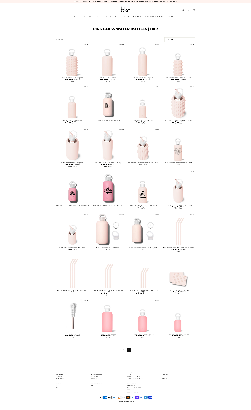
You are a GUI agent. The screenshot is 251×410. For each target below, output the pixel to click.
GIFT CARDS (59, 381)
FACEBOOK (165, 374)
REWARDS (93, 372)
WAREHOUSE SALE (60, 378)
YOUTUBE (164, 378)
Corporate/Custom (155, 16)
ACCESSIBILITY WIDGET (132, 392)
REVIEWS (58, 383)
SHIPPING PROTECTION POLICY (134, 376)
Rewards (172, 16)
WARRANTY (129, 381)
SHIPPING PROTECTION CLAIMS (134, 378)
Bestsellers (80, 16)
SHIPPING (129, 374)
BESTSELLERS (59, 374)
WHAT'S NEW (59, 372)
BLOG (57, 387)
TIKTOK (164, 376)
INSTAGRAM (165, 372)
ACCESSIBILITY (130, 390)
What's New (95, 16)
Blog (127, 16)
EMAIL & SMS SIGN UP (96, 374)
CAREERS (93, 381)
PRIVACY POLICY (131, 385)
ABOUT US (94, 378)
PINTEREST (165, 381)
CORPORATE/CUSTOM (96, 383)
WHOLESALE (94, 385)
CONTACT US (94, 376)
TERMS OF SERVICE (131, 383)
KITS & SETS (59, 376)
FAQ (57, 385)
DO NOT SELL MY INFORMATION (135, 387)
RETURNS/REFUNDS (132, 372)
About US (137, 16)
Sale (107, 16)
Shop (117, 16)
